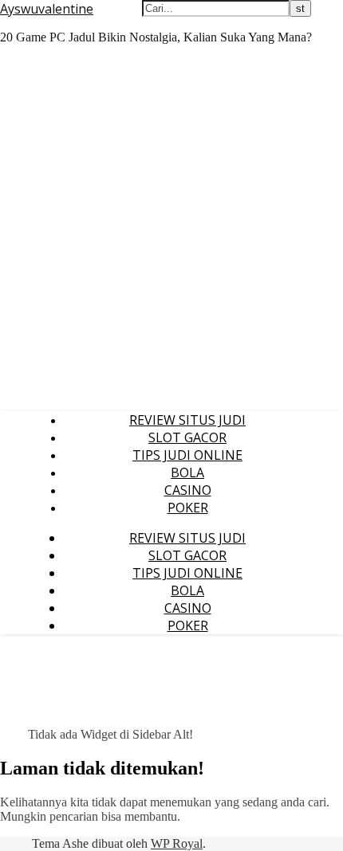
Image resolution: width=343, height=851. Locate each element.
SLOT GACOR (187, 437)
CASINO (187, 490)
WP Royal (177, 843)
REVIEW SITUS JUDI (187, 420)
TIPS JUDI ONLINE (187, 455)
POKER (188, 507)
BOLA (187, 472)
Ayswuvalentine (46, 9)
